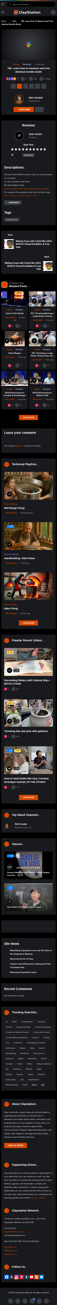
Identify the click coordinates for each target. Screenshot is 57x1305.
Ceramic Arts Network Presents (17, 1032)
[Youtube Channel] (31, 1277)
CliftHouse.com (10, 1250)
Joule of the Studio (15, 313)
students (29, 1069)
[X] (11, 1277)
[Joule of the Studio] (14, 299)
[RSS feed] (36, 1277)
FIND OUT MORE (15, 1145)
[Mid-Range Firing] (28, 486)
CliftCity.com (9, 1254)
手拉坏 (24, 1085)
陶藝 (43, 1085)
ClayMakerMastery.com (14, 1232)
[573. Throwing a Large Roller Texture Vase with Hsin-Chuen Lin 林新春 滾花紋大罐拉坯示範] (42, 338)
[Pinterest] (21, 1277)
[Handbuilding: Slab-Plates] (28, 536)
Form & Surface (11, 554)
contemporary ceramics (36, 1043)
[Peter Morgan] (14, 338)
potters (20, 1064)
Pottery (16, 64)
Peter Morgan (14, 353)
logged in (20, 446)
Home (3, 21)
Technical (26, 64)
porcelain (9, 1064)
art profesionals (27, 1022)
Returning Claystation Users (23, 972)
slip (7, 1069)
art (7, 1022)
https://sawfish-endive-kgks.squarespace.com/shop (26, 189)
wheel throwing (12, 1085)
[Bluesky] (41, 1277)
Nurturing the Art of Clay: (22, 959)
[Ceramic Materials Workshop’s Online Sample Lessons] (28, 865)
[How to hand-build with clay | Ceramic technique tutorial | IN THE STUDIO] (28, 760)
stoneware (17, 1069)
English (22, 1048)
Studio (39, 1069)
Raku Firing (11, 608)
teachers (19, 1074)
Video (14, 21)
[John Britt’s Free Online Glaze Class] (28, 897)
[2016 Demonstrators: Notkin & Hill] (42, 378)
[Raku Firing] (28, 586)
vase (22, 1080)
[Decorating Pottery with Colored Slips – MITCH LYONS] (28, 662)
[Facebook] (6, 1277)
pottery (29, 1064)
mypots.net (32, 1059)
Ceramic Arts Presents (41, 1032)
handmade (24, 1053)
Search (49, 926)
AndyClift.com (10, 1247)
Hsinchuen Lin (11, 220)
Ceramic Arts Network (43, 1027)
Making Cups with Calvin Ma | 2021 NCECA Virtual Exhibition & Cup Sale (34, 244)
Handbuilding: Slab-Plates (19, 558)
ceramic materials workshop (16, 1038)
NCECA (44, 1059)
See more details (38, 1198)
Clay (7, 1043)
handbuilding (11, 1053)
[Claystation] (27, 12)
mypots (21, 1059)
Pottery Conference (44, 1064)
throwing (40, 1074)
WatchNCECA (33, 1080)
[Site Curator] (19, 99)
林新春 (34, 1085)
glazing (42, 1048)
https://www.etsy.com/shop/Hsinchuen (20, 196)
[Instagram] (16, 1277)
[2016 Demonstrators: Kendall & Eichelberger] (14, 378)
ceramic (9, 1027)
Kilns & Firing (10, 504)
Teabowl (9, 1074)
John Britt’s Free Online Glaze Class (24, 907)
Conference (18, 1043)
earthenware (10, 1048)
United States (11, 1080)
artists (14, 1022)
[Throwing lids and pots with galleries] (28, 713)
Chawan (46, 1038)
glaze (32, 1048)
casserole (41, 1022)
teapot (30, 1074)
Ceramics (35, 1038)
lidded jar (10, 1059)
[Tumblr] (26, 1277)
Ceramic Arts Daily (23, 1027)
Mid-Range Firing (14, 508)
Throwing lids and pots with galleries (26, 731)
